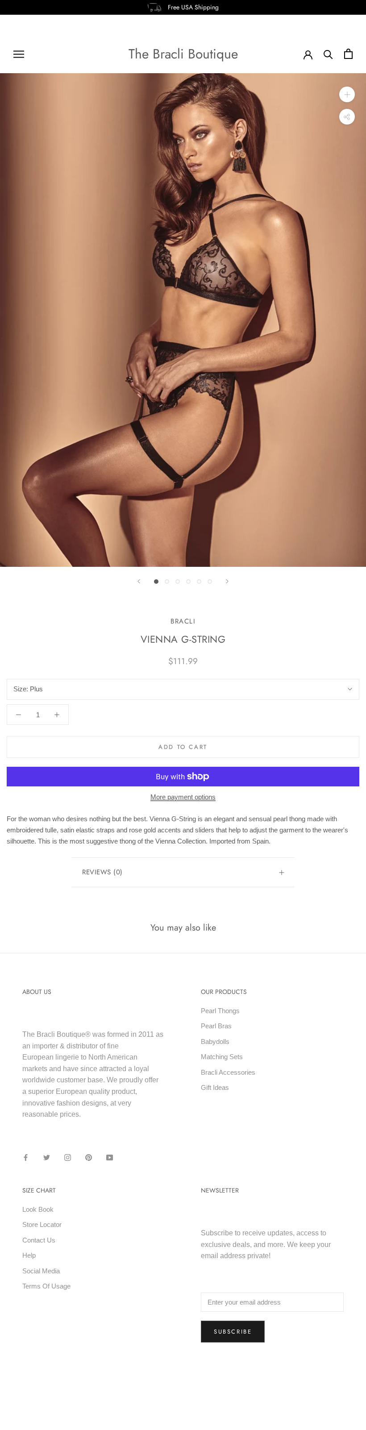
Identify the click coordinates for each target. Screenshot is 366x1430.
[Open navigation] (18, 54)
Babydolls (215, 1041)
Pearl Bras (216, 1026)
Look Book (38, 1209)
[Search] (328, 53)
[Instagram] (67, 1157)
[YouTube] (109, 1157)
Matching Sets (222, 1056)
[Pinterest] (88, 1157)
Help (29, 1255)
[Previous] (138, 581)
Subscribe (233, 1331)
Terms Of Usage (46, 1286)
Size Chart (39, 1190)
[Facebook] (25, 1157)
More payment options (183, 797)
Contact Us (38, 1240)
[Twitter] (46, 1157)
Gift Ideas (215, 1087)
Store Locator (42, 1224)
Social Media (41, 1271)
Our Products (224, 991)
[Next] (227, 581)
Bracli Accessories (228, 1072)
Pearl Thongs (220, 1010)
